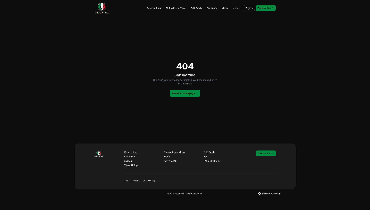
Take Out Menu (212, 160)
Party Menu (170, 160)
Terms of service (132, 180)
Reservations (154, 8)
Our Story (212, 8)
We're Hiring (131, 165)
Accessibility (149, 180)
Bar (205, 156)
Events (128, 160)
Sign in (249, 8)
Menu (225, 8)
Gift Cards (196, 8)
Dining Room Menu (176, 8)
